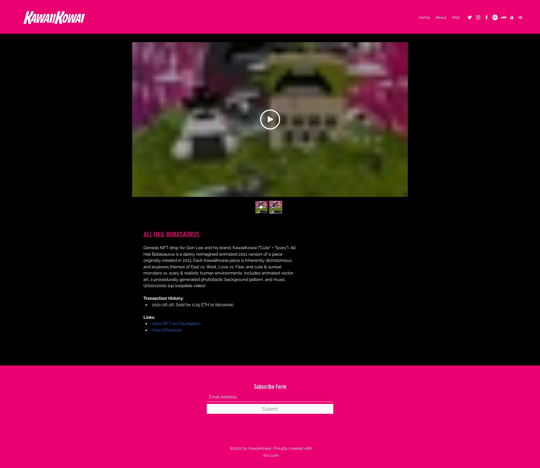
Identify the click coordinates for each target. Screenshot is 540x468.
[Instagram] (478, 17)
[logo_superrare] (520, 17)
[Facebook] (486, 17)
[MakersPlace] (495, 17)
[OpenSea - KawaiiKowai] (512, 17)
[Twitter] (469, 17)
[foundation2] (503, 17)
